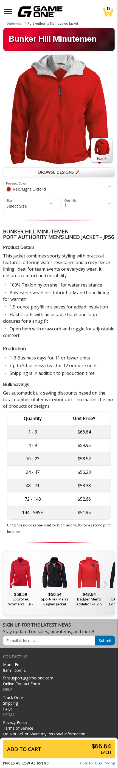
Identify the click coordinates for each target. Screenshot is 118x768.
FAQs (8, 709)
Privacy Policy (15, 722)
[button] (8, 12)
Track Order (13, 697)
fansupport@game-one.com (28, 678)
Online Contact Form (21, 683)
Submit (105, 640)
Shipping (10, 703)
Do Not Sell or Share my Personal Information (44, 733)
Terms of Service (18, 728)
